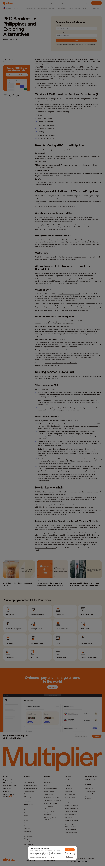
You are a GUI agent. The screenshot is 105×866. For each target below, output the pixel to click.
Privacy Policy (50, 857)
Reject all (69, 853)
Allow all (69, 849)
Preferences (69, 856)
